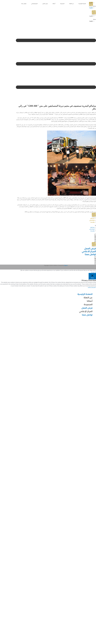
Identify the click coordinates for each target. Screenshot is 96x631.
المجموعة (62, 3)
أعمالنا (54, 3)
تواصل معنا (23, 3)
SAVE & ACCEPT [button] (92, 287)
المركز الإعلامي (34, 3)
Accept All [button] (93, 272)
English (91, 8)
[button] (56, 19)
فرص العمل (45, 3)
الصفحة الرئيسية (82, 3)
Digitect (66, 265)
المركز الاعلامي (92, 220)
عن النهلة (71, 3)
